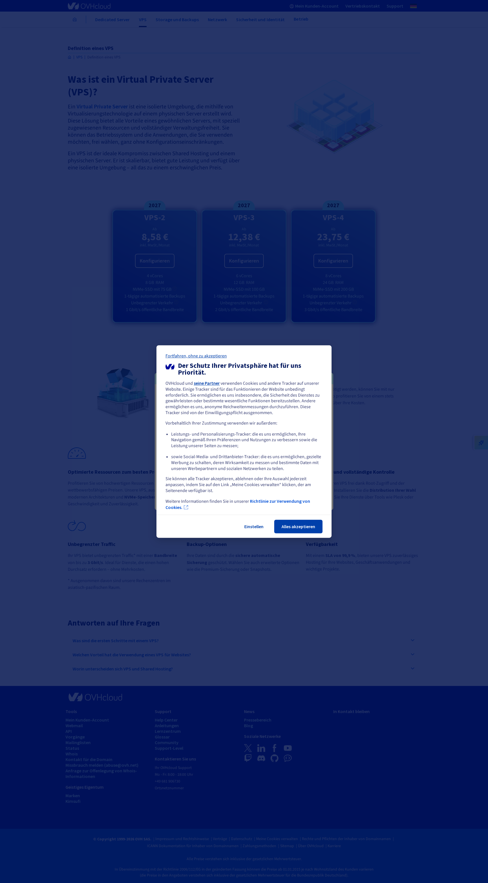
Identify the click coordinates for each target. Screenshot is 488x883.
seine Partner (207, 383)
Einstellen (253, 526)
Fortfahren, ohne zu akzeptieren (196, 356)
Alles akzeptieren (298, 526)
